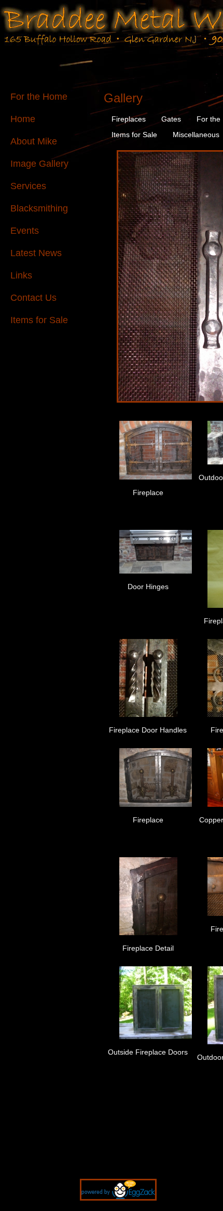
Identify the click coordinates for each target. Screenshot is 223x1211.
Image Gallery (39, 163)
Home (22, 119)
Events (24, 230)
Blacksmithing (39, 208)
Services (28, 186)
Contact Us (33, 297)
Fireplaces (129, 119)
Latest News (36, 253)
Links (21, 275)
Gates (171, 119)
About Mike (33, 141)
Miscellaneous (196, 134)
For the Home (38, 96)
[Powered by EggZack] (112, 1206)
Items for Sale (39, 320)
